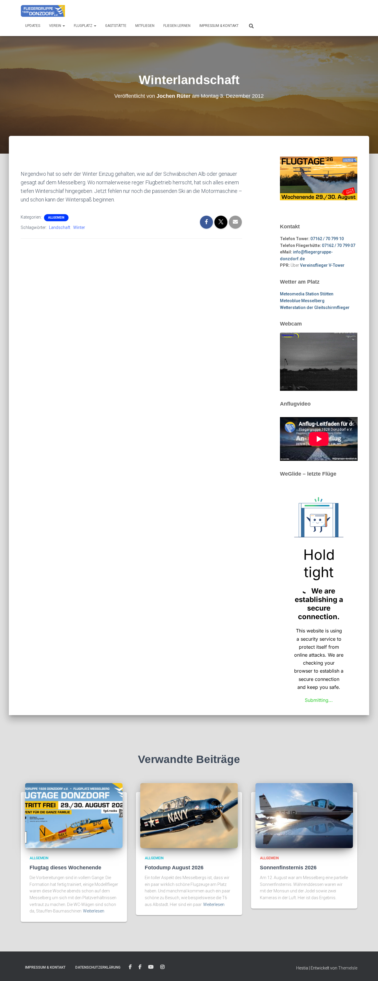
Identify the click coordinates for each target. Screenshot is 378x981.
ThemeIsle (347, 968)
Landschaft (59, 227)
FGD (130, 967)
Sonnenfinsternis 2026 (288, 868)
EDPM (140, 967)
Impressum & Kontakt (219, 26)
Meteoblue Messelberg (302, 300)
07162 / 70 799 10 (327, 238)
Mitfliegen (144, 26)
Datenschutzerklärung (97, 967)
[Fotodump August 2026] (189, 815)
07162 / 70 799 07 (338, 245)
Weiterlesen (93, 911)
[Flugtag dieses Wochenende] (74, 815)
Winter (79, 227)
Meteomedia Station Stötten (306, 294)
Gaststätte (115, 26)
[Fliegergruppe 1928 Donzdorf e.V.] (42, 10)
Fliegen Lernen (176, 26)
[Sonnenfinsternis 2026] (304, 815)
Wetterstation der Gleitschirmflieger (315, 307)
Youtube (151, 967)
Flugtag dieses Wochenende (65, 868)
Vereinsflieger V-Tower (322, 265)
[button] (63, 26)
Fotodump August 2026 (174, 868)
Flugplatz (83, 26)
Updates (32, 26)
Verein (55, 26)
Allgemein (56, 217)
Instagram (162, 967)
